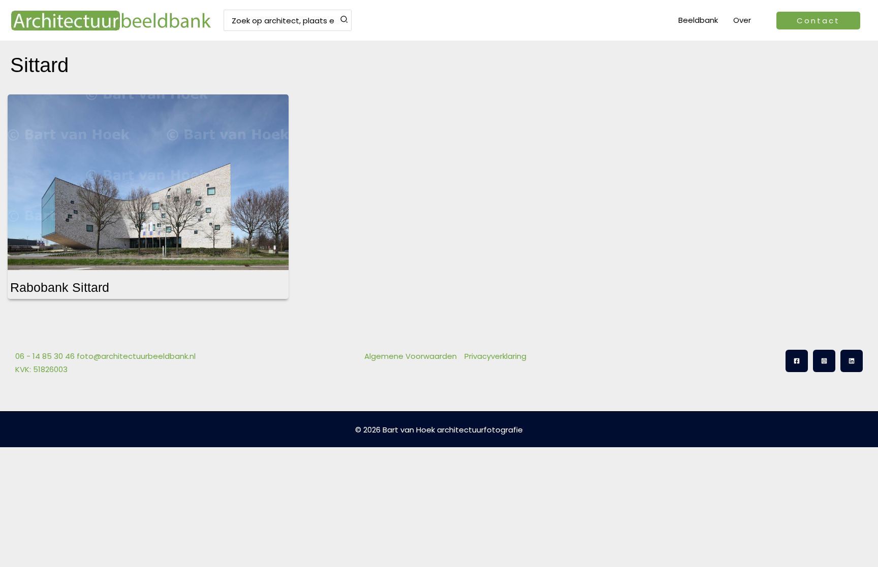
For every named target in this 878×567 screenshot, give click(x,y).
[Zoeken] (344, 20)
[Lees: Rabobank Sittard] (148, 176)
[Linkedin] (851, 361)
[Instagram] (824, 361)
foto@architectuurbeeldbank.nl (136, 356)
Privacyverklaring (495, 356)
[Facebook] (797, 361)
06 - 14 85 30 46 (45, 356)
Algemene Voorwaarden (410, 356)
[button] (818, 20)
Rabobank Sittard (59, 287)
